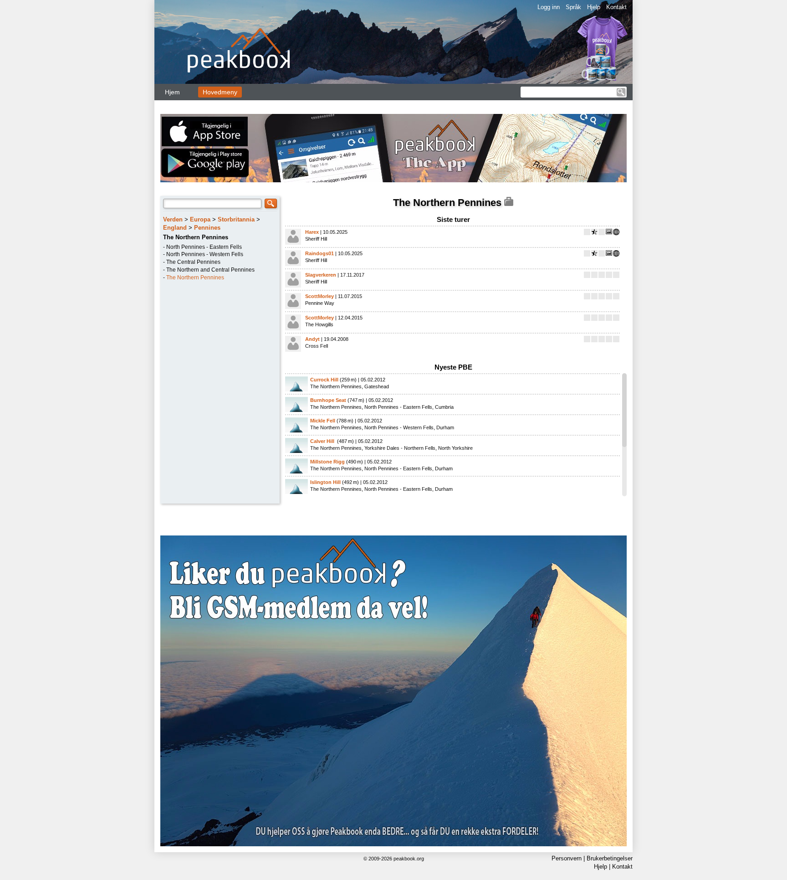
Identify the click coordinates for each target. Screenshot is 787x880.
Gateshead (376, 386)
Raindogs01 (319, 253)
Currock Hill (324, 379)
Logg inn (548, 7)
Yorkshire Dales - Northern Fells (399, 448)
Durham (445, 427)
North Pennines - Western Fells (204, 254)
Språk (573, 7)
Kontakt (616, 7)
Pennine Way (319, 303)
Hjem (172, 92)
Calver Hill (323, 441)
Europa (200, 219)
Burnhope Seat (328, 400)
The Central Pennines (193, 262)
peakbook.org (409, 858)
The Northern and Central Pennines (210, 270)
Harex (312, 232)
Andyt (312, 339)
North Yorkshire (455, 448)
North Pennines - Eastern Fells (204, 247)
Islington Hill (325, 482)
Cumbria (444, 407)
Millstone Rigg (327, 461)
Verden (173, 219)
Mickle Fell (322, 420)
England (175, 227)
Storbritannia (236, 219)
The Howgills (319, 324)
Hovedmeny (220, 92)
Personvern (567, 858)
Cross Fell (316, 346)
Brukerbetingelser (610, 858)
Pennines (207, 227)
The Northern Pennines (195, 277)
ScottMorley (319, 296)
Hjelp (593, 7)
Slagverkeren (320, 275)
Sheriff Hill (316, 239)
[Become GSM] (393, 690)
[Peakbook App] (393, 148)
